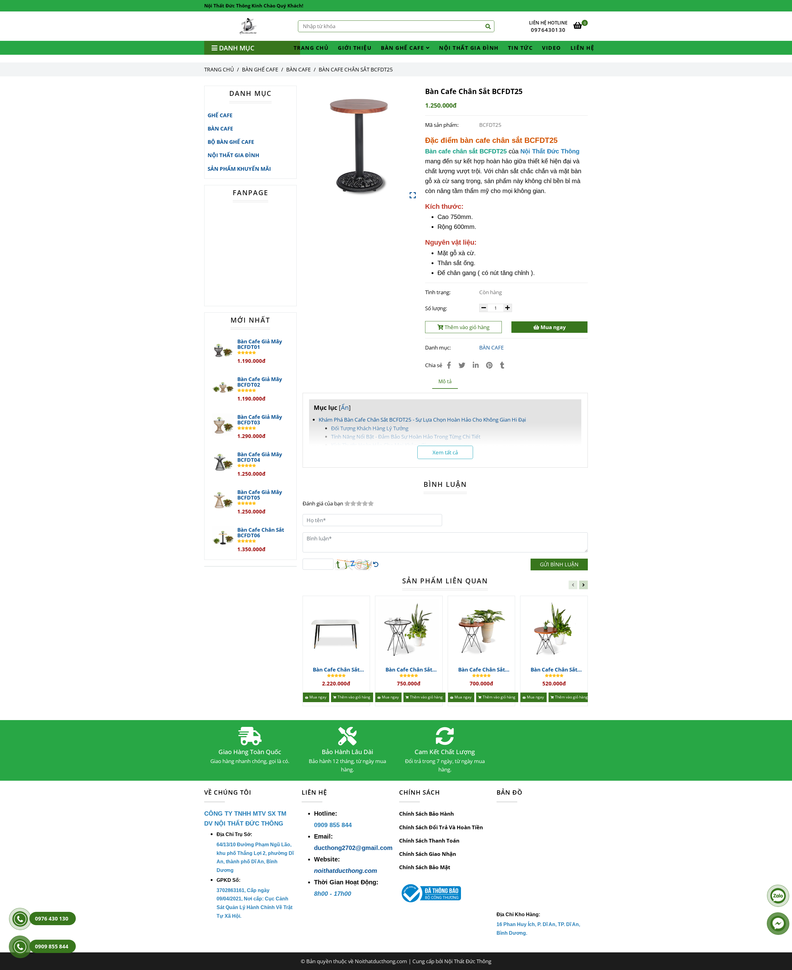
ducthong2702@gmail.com (353, 847)
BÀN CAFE (298, 69)
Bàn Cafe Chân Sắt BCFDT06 (260, 532)
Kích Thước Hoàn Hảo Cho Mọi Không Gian (381, 445)
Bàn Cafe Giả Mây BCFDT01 (259, 344)
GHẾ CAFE (220, 115)
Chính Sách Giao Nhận (427, 853)
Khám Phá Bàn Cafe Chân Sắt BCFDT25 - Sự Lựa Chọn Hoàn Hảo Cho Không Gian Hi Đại (422, 419)
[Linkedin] (476, 365)
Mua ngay (552, 327)
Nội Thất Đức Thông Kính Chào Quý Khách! (253, 5)
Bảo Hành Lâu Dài (347, 752)
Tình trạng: (438, 292)
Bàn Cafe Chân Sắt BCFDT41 (408, 669)
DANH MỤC (250, 93)
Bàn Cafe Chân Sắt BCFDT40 (481, 669)
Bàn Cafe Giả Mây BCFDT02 (259, 382)
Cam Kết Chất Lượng (445, 752)
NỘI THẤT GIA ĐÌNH (469, 47)
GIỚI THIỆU (355, 47)
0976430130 (548, 29)
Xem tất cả (445, 452)
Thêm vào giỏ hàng (466, 327)
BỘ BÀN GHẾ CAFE (231, 141)
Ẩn (345, 407)
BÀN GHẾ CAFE (403, 47)
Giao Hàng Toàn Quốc (249, 752)
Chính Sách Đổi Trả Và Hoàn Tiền (441, 827)
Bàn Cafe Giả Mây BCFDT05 (259, 494)
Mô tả (445, 381)
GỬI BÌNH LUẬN (559, 564)
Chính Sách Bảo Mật (424, 867)
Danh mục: (438, 347)
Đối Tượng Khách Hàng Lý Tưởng (369, 428)
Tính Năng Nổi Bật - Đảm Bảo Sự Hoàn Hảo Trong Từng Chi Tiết (405, 436)
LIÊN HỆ (582, 47)
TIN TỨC (520, 47)
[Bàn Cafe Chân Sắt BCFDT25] (249, 26)
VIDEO (551, 47)
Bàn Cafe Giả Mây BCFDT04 (259, 457)
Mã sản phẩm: (442, 124)
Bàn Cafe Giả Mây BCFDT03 (259, 419)
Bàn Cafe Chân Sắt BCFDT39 (554, 669)
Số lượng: (436, 308)
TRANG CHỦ (311, 47)
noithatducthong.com (345, 870)
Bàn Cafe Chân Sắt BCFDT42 (336, 669)
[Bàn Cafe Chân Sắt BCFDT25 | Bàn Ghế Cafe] (359, 142)
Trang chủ (219, 69)
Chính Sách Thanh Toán (429, 840)
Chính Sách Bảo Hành (426, 813)
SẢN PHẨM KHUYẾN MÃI (239, 168)
